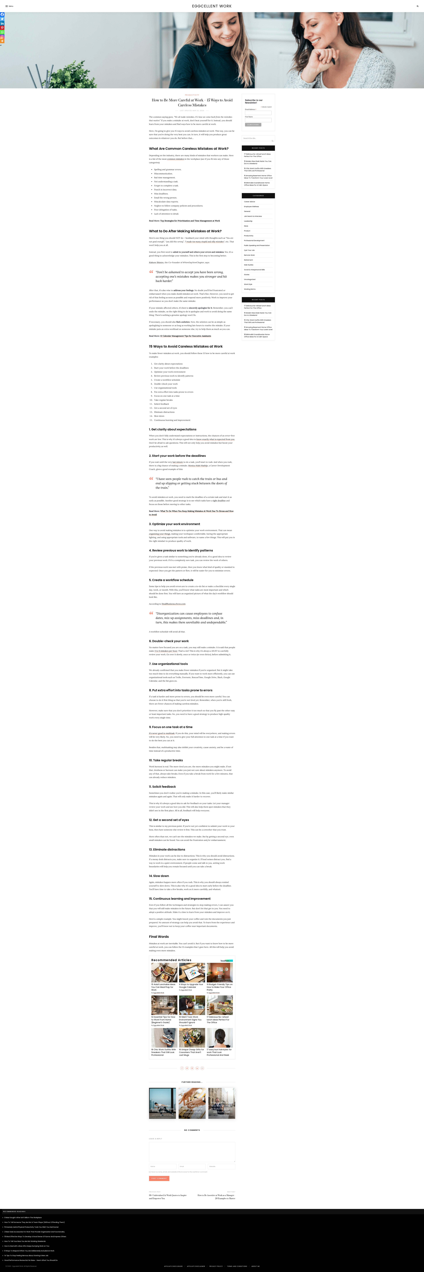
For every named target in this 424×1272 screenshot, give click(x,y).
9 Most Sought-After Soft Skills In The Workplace (23, 1217)
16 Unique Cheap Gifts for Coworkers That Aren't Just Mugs (191, 1052)
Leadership (248, 221)
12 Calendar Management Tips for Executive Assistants (185, 336)
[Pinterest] (2, 28)
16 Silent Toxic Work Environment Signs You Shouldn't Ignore (190, 1020)
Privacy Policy (216, 1266)
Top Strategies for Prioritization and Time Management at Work (190, 220)
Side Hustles (248, 265)
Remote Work (249, 255)
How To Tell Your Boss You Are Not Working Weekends (25, 1241)
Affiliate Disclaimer (196, 1266)
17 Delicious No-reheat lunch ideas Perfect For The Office (218, 1020)
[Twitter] (2, 19)
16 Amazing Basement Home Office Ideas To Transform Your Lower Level (258, 177)
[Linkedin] (2, 23)
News (246, 226)
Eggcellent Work (212, 6)
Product (247, 231)
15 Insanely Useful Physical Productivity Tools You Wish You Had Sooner (31, 1227)
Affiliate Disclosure (173, 1266)
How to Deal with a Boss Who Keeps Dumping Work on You (26, 1246)
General (247, 211)
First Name (249, 117)
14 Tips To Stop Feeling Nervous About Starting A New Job (26, 1255)
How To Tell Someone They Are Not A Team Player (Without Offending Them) (34, 1222)
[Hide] (1, 45)
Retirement (248, 260)
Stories (246, 274)
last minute (178, 462)
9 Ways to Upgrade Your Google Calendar (191, 985)
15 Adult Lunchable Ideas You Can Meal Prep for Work (163, 987)
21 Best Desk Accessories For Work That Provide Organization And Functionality (34, 1232)
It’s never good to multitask (162, 733)
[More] (2, 41)
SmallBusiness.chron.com (173, 604)
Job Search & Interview (253, 216)
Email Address (250, 109)
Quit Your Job (249, 250)
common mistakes (175, 159)
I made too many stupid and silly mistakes (205, 241)
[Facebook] (2, 14)
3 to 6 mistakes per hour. (166, 651)
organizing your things (159, 534)
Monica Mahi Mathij (197, 465)
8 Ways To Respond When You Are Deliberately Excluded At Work (29, 1251)
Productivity (192, 95)
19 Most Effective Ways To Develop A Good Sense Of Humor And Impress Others (35, 1236)
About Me (256, 1266)
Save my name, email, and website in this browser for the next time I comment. (179, 1172)
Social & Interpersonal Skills (254, 270)
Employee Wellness (251, 206)
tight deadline (219, 500)
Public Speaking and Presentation (257, 245)
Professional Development (254, 240)
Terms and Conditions (237, 1266)
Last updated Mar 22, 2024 (192, 111)
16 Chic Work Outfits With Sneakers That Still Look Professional (163, 1052)
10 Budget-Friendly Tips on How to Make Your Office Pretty (220, 987)
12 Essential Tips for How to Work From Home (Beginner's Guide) (163, 1020)
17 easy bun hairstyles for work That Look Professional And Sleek (219, 1052)
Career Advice (249, 202)
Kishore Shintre (156, 262)
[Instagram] (2, 36)
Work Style (248, 284)
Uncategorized (249, 279)
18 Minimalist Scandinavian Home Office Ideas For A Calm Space (257, 184)
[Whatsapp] (2, 32)
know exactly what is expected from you (215, 439)
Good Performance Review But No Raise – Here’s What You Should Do (31, 1260)
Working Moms (250, 289)
